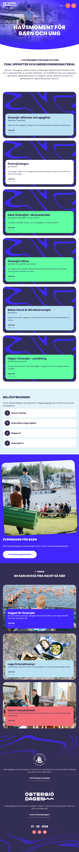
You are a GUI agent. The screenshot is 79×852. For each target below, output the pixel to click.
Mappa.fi (16, 433)
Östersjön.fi (17, 443)
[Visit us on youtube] (45, 832)
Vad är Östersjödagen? (39, 814)
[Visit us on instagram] (34, 832)
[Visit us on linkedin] (39, 832)
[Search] (67, 5)
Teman (40, 19)
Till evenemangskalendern (20, 554)
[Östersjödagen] (9, 4)
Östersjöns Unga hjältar (23, 423)
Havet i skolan (18, 413)
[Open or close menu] (73, 5)
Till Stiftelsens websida (39, 778)
